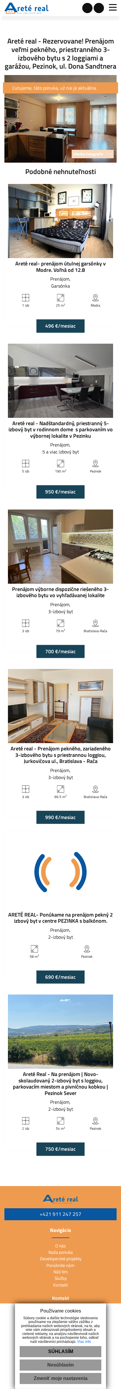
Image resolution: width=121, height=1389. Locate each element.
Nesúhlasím (60, 1364)
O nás (60, 1245)
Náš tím (60, 1271)
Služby (61, 1278)
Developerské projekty (60, 1258)
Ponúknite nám (60, 1265)
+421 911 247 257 (60, 1214)
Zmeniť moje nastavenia (61, 1378)
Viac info (84, 1342)
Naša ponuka (60, 1252)
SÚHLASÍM (60, 1351)
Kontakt (60, 1285)
